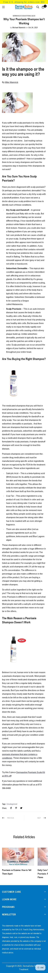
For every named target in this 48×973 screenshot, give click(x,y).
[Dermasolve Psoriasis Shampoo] (13, 383)
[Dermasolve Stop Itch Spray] (15, 649)
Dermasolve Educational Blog (24, 16)
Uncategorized (12, 804)
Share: (4, 808)
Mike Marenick (11, 82)
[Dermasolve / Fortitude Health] (24, 7)
